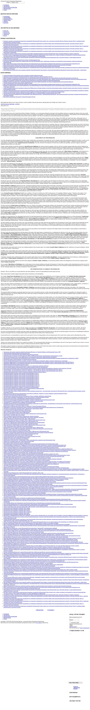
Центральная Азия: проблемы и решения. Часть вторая (17, 509)
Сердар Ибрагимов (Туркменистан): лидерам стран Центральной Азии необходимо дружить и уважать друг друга (31, 453)
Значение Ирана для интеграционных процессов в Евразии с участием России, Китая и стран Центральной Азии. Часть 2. (33, 370)
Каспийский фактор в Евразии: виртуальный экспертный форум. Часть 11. (22, 386)
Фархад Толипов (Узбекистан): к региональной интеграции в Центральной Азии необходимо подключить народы (31, 447)
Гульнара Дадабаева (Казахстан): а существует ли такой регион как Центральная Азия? (24, 498)
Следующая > (50, 610)
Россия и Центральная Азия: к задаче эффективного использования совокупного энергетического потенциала (30, 357)
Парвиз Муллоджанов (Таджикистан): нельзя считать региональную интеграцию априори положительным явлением (31, 66)
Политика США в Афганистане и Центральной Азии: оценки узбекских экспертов (24, 417)
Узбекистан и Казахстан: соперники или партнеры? (16, 438)
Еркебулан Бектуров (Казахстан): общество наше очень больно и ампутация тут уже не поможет (27, 460)
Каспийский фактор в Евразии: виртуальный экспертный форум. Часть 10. (22, 384)
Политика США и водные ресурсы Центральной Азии (17, 430)
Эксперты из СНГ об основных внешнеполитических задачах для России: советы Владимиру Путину (27, 76)
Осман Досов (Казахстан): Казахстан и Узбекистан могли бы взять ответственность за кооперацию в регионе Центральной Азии (35, 446)
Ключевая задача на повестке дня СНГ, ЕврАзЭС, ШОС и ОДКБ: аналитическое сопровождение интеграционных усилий (33, 355)
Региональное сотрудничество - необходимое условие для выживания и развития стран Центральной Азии (29, 440)
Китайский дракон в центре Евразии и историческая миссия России (20, 359)
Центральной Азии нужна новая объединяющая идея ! (17, 437)
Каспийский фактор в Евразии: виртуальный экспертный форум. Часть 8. (21, 382)
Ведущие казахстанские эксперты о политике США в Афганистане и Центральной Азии (25, 413)
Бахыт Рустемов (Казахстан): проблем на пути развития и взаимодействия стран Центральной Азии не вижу (30, 481)
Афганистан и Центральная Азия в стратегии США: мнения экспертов (21, 423)
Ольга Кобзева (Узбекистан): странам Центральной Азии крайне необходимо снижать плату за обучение (29, 487)
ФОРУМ (17, 104)
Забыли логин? (73, 626)
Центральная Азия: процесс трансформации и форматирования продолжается (22, 398)
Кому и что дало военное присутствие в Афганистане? (17, 412)
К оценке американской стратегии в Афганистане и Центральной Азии (21, 421)
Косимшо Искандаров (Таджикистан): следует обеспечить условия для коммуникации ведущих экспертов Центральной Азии (34, 456)
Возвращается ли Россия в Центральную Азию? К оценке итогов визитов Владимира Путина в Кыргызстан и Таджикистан (33, 407)
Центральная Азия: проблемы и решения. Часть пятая (16, 513)
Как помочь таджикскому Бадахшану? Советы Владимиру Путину (19, 96)
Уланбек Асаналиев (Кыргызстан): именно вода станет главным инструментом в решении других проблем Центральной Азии (33, 91)
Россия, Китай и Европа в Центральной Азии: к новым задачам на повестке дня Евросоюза (26, 367)
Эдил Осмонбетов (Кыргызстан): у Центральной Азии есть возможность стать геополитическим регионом (29, 565)
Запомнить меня (75, 622)
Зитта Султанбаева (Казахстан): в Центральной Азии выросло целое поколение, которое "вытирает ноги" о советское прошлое (34, 534)
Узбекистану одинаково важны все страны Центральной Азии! (19, 441)
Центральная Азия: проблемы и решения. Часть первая (17, 508)
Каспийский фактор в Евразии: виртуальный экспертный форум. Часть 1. (21, 373)
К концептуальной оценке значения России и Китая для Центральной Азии (21, 60)
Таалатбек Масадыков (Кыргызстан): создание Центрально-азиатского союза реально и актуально (27, 457)
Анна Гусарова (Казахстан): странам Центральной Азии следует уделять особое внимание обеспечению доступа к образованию (34, 476)
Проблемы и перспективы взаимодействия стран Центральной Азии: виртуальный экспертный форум (28, 432)
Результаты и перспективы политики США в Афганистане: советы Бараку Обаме (23, 408)
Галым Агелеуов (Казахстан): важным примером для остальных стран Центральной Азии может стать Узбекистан (31, 464)
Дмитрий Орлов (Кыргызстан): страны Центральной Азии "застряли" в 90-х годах (23, 472)
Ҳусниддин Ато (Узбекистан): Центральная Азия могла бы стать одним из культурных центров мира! (28, 484)
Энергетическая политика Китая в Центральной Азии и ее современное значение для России (26, 365)
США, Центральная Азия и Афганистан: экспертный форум (18, 426)
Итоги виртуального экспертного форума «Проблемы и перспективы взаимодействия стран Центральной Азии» (31, 443)
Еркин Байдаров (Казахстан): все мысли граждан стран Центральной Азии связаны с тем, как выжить (28, 563)
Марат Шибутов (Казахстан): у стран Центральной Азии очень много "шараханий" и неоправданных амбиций (30, 528)
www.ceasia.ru (38, 622)
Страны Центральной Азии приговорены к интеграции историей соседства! (22, 436)
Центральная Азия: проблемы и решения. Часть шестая (17, 514)
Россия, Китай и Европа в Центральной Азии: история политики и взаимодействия (24, 388)
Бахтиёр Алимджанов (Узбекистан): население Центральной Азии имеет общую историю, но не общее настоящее (31, 523)
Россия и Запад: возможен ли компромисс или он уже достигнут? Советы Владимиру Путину (26, 397)
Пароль (71, 619)
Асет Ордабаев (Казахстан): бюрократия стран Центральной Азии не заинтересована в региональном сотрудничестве (32, 503)
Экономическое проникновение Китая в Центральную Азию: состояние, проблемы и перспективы (27, 396)
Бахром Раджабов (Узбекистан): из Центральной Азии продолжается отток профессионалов (26, 505)
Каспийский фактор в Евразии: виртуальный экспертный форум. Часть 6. (21, 379)
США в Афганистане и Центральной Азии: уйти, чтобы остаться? (19, 418)
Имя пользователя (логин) (75, 617)
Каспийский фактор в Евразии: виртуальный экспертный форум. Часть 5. (21, 378)
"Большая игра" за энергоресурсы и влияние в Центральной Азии (19, 402)
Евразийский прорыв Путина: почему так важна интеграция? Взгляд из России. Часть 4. (25, 372)
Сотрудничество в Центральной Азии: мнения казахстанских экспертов (21, 354)
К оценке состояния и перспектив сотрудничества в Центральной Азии (21, 433)
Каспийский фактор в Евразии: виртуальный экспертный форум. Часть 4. (21, 377)
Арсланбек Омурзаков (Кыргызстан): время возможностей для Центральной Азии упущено (26, 465)
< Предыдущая (39, 610)
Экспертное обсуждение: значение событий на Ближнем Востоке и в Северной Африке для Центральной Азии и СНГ (31, 93)
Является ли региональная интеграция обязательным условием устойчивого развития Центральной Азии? (29, 399)
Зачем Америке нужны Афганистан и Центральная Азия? (17, 411)
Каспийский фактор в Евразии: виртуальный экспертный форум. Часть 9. (21, 383)
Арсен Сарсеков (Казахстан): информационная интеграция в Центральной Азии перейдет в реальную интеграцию (31, 466)
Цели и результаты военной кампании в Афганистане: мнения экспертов (21, 416)
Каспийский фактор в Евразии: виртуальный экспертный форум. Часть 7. (21, 381)
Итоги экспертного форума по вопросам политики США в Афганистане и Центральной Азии (26, 431)
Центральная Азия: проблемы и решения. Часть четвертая (17, 511)
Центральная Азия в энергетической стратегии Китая (16, 389)
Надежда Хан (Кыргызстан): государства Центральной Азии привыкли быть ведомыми (25, 492)
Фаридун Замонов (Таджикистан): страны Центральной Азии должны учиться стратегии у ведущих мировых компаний (33, 459)
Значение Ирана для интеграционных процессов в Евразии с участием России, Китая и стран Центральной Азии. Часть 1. (33, 369)
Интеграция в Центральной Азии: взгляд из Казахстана (17, 442)
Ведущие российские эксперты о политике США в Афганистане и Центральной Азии (24, 420)
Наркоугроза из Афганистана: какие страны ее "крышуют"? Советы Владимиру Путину (25, 406)
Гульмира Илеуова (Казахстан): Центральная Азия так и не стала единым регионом (24, 531)
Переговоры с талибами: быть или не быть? (14, 414)
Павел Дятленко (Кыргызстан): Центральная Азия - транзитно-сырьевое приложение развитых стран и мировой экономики (33, 486)
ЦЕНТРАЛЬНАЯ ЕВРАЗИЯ (8, 104)
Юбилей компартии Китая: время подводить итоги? (16, 364)
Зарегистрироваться (84, 628)
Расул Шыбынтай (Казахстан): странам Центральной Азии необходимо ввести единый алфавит (27, 555)
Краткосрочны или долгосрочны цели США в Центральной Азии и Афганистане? (23, 427)
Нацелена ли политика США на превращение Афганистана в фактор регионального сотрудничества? (28, 428)
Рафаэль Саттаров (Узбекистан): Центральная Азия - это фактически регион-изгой (23, 452)
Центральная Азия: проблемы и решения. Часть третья (17, 510)
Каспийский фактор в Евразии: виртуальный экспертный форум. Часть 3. (21, 375)
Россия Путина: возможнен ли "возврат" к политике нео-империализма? (21, 387)
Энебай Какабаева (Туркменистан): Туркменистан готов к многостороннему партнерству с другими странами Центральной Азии (35, 445)
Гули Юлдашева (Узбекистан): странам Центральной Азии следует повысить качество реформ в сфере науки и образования (33, 564)
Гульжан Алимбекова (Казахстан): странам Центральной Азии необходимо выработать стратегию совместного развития (32, 552)
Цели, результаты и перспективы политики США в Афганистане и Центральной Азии (24, 425)
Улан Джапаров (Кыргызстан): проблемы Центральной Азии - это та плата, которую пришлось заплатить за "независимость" (34, 480)
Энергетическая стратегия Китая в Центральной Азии (17, 353)
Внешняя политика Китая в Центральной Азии (15, 394)
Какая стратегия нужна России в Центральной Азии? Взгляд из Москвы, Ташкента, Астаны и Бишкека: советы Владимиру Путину (35, 393)
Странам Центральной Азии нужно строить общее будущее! (17, 83)
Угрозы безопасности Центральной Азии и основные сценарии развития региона (23, 75)
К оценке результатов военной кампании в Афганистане (17, 409)
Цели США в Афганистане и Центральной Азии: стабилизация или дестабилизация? (24, 422)
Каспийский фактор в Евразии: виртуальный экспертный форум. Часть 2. (21, 374)
